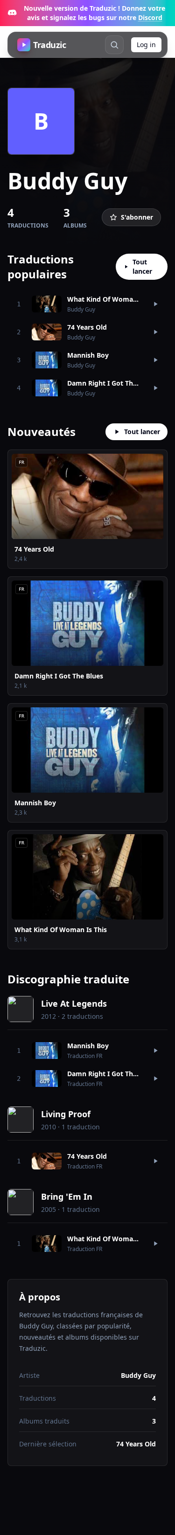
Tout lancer (142, 266)
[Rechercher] (114, 44)
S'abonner (137, 217)
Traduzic (49, 44)
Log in (146, 44)
